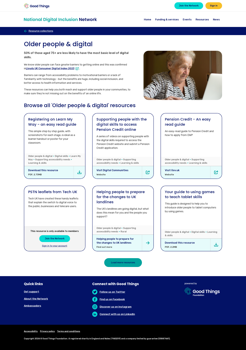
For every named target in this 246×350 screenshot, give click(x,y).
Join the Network (189, 5)
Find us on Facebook (112, 299)
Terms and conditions (68, 331)
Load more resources (123, 262)
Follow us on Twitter (112, 292)
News (216, 19)
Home (147, 19)
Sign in (214, 5)
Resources (202, 19)
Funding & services (167, 19)
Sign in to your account (54, 245)
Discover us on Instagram (116, 306)
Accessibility (31, 331)
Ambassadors (32, 305)
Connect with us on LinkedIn (117, 314)
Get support (31, 291)
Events (187, 19)
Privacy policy (47, 331)
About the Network (36, 298)
